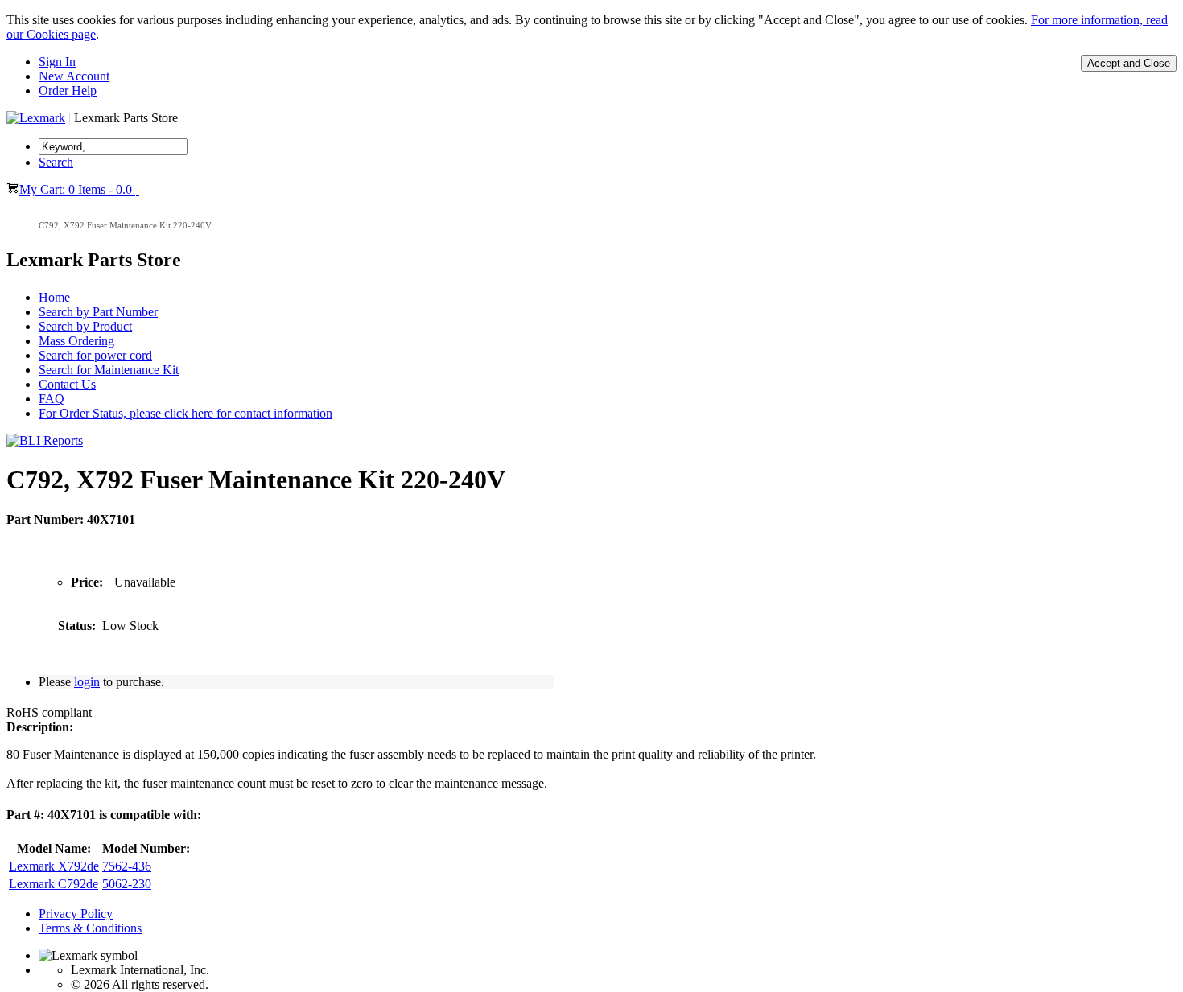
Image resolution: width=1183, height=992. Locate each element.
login (87, 682)
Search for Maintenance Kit (109, 370)
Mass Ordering (76, 341)
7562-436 (126, 866)
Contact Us (67, 384)
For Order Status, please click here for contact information (185, 413)
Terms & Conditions (90, 928)
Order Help (68, 90)
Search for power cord (95, 355)
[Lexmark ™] (35, 118)
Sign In (57, 61)
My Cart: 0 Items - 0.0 (77, 189)
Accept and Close (1128, 63)
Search (56, 162)
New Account (74, 76)
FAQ (51, 398)
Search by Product (85, 326)
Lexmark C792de (53, 884)
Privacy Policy (76, 913)
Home (54, 297)
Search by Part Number (98, 312)
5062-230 (126, 884)
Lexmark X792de (54, 866)
